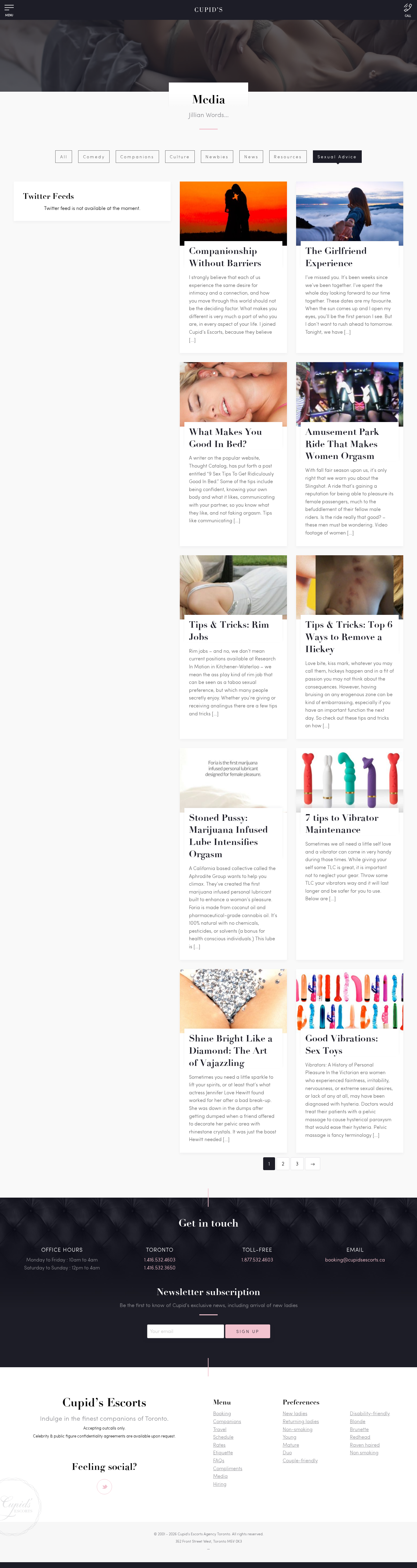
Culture (180, 156)
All (63, 156)
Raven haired (365, 1444)
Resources (288, 156)
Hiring (220, 1484)
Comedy (94, 156)
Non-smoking (298, 1429)
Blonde (357, 1421)
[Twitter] (104, 1486)
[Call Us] (407, 10)
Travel (220, 1429)
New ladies (295, 1413)
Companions (137, 156)
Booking (222, 1413)
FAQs (218, 1460)
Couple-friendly (300, 1460)
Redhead (360, 1437)
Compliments (227, 1468)
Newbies (217, 156)
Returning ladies (301, 1421)
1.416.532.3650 (160, 1267)
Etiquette (223, 1452)
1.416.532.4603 (160, 1259)
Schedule (223, 1437)
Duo (287, 1452)
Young (289, 1437)
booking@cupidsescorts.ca (355, 1259)
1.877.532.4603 (257, 1259)
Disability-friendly (370, 1413)
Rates (219, 1444)
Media (220, 1476)
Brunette (359, 1429)
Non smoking (364, 1452)
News (251, 156)
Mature (291, 1444)
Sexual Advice (337, 156)
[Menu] (9, 9)
